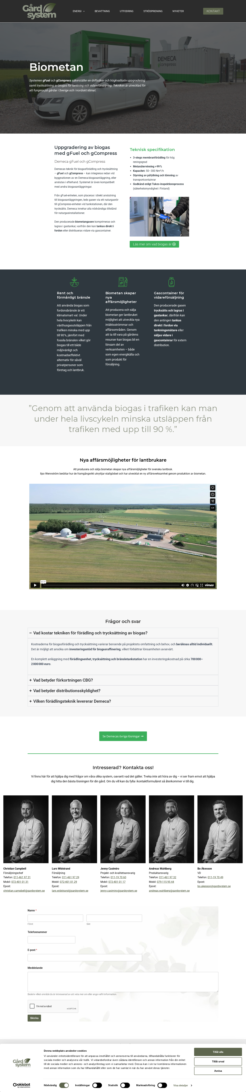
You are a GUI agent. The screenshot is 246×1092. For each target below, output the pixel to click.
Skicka (34, 1018)
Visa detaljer (180, 1085)
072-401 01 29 (68, 881)
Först (30, 924)
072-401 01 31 (19, 881)
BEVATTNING (102, 11)
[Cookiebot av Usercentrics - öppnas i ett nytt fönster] (21, 1085)
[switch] (97, 1085)
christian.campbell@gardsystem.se (24, 890)
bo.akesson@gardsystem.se (214, 886)
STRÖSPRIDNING (152, 11)
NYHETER (178, 11)
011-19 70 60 (118, 877)
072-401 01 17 (117, 881)
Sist (88, 924)
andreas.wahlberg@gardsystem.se (169, 890)
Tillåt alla (218, 1051)
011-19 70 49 (215, 877)
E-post (32, 950)
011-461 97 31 (22, 877)
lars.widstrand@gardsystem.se (70, 890)
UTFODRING (126, 11)
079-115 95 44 (165, 881)
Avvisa (218, 1070)
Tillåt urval (218, 1061)
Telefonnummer (37, 932)
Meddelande (35, 967)
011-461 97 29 (70, 877)
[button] (83, 11)
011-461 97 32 (167, 877)
